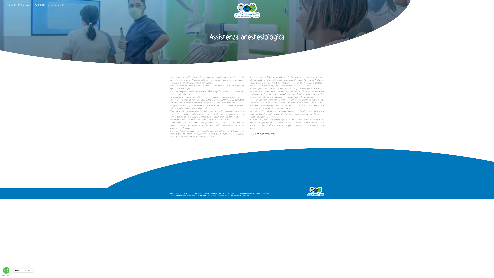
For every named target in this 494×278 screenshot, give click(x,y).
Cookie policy (212, 195)
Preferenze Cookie (223, 195)
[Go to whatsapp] (6, 270)
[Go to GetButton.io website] (6, 275)
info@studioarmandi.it (247, 193)
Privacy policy (201, 195)
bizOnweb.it (245, 195)
